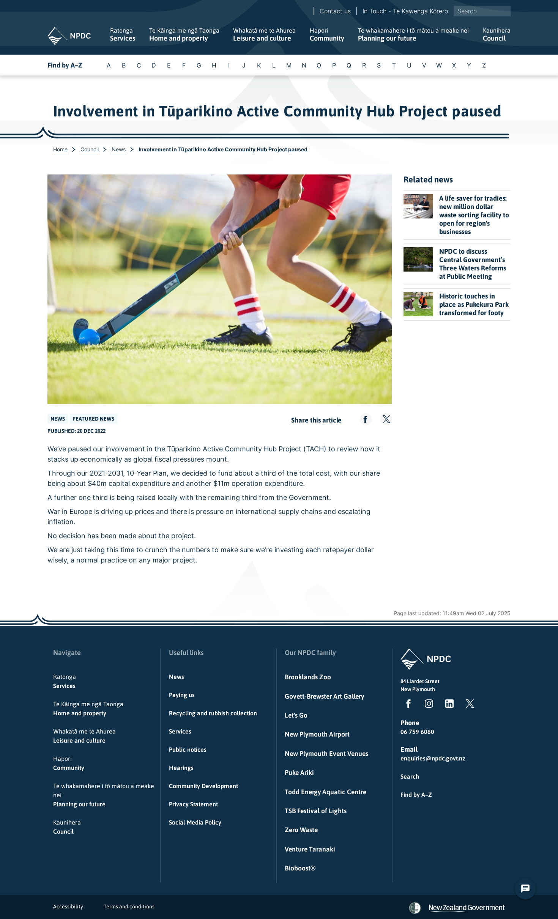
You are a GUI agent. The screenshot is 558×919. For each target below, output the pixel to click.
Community (327, 34)
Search (409, 776)
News (119, 149)
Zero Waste (301, 830)
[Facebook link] (406, 705)
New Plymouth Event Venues (326, 753)
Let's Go (296, 715)
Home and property (184, 34)
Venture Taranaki (310, 849)
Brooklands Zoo (308, 677)
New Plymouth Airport (317, 734)
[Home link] (69, 36)
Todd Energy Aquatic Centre (325, 792)
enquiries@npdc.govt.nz (432, 758)
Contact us (335, 11)
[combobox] (482, 11)
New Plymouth (417, 689)
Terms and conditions (129, 906)
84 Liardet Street (420, 681)
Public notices (187, 749)
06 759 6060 (417, 731)
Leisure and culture (264, 34)
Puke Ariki (299, 772)
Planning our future (413, 34)
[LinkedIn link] (447, 705)
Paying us (182, 694)
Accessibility (68, 906)
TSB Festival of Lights (316, 811)
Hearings (181, 767)
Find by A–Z (64, 65)
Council (497, 34)
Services (122, 34)
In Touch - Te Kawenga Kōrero (405, 11)
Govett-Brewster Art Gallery (324, 696)
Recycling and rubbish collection (213, 713)
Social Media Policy (195, 822)
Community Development (203, 785)
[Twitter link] (468, 705)
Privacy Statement (193, 804)
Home (60, 149)
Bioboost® (300, 868)
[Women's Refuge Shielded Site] (414, 908)
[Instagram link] (427, 705)
